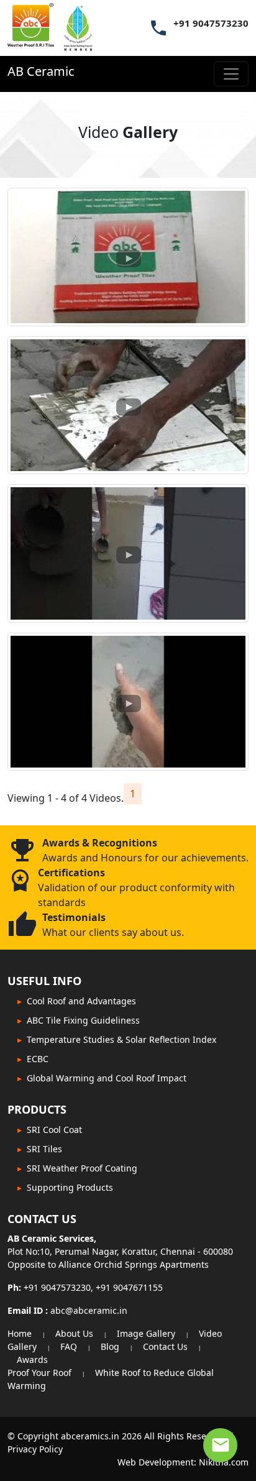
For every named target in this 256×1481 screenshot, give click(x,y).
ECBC (37, 1059)
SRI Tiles (44, 1149)
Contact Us (165, 1346)
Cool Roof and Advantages (81, 1001)
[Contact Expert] (220, 1445)
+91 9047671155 (129, 1287)
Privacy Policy (35, 1449)
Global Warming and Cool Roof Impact (106, 1078)
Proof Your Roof (39, 1372)
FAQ (68, 1346)
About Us (74, 1333)
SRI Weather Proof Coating (82, 1168)
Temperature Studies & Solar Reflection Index (121, 1039)
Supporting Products (70, 1187)
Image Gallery (146, 1333)
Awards (32, 1359)
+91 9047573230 (211, 23)
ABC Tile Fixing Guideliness (83, 1020)
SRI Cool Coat (54, 1129)
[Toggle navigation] (231, 74)
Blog (110, 1346)
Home (19, 1333)
